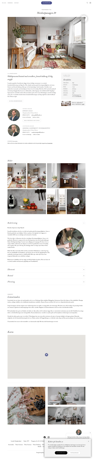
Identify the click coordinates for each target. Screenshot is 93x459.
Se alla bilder (76, 201)
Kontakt (16, 3)
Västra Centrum (19, 445)
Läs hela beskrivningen (15, 101)
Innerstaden (11, 445)
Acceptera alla (61, 453)
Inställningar (74, 453)
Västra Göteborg (37, 445)
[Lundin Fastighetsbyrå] (46, 2)
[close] (88, 441)
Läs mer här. (49, 143)
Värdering (10, 3)
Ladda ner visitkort (35, 117)
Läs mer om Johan (27, 117)
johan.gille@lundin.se (37, 115)
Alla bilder (46, 69)
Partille (39, 447)
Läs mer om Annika (27, 134)
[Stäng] (90, 432)
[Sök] (88, 3)
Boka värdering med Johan (32, 120)
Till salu (4, 3)
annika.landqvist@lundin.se (38, 133)
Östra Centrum (27, 445)
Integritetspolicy (40, 453)
